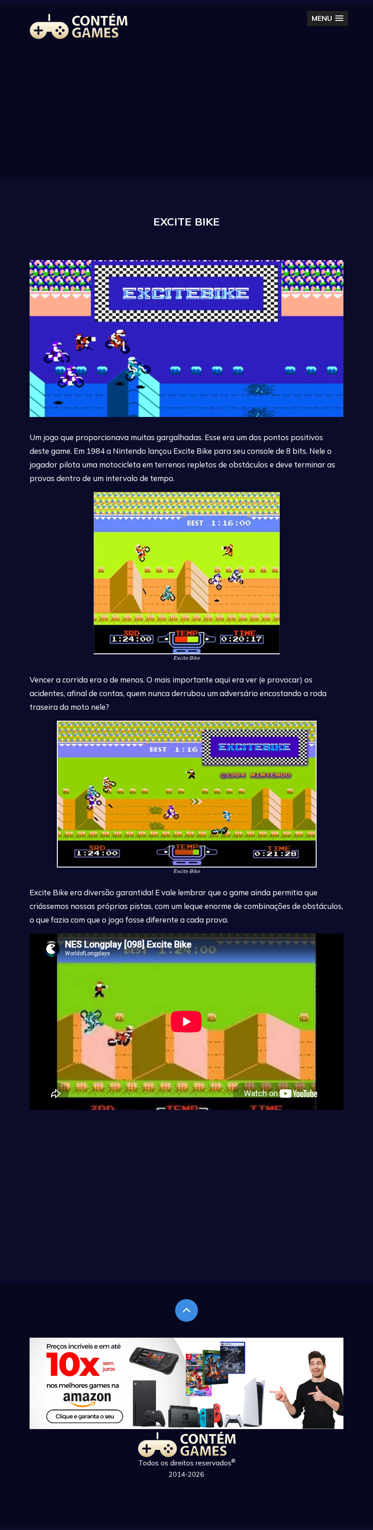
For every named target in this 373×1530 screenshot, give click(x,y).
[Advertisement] (186, 115)
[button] (327, 18)
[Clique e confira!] (186, 1426)
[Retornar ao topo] (186, 1310)
